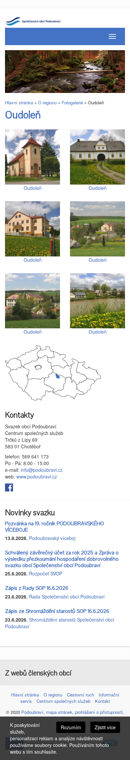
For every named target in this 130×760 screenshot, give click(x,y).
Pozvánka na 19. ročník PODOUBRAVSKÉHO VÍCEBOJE (54, 527)
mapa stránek (59, 712)
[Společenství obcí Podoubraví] (38, 20)
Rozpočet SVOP (45, 573)
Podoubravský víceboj (52, 538)
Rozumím (71, 727)
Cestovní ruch (80, 694)
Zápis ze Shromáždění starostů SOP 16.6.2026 (57, 611)
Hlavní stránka (19, 102)
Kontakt (102, 701)
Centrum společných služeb (63, 701)
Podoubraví (32, 712)
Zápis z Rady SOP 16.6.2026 (36, 588)
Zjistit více (105, 727)
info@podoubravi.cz (42, 469)
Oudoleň (23, 115)
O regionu (47, 102)
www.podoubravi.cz (36, 476)
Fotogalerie (72, 102)
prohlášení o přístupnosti (99, 712)
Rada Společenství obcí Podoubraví (67, 596)
